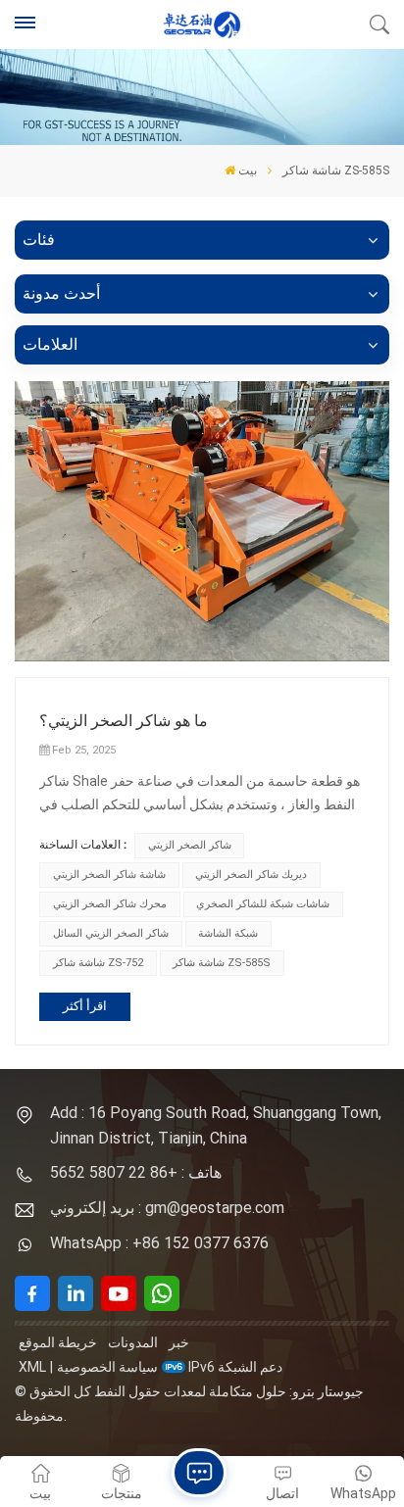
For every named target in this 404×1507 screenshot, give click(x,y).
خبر (179, 1342)
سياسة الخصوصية (107, 1367)
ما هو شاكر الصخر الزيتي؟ (123, 720)
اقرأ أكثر (85, 1005)
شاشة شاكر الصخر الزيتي (109, 874)
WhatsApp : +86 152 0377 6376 (159, 1243)
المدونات (133, 1342)
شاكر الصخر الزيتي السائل (111, 933)
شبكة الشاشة (228, 933)
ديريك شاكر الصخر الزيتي (251, 874)
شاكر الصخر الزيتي (189, 845)
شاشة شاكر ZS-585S (222, 962)
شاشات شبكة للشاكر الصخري (262, 904)
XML (32, 1367)
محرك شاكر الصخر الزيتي (110, 904)
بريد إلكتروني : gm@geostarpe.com (167, 1207)
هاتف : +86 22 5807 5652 (136, 1172)
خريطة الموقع (58, 1342)
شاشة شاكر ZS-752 (98, 962)
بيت (247, 170)
